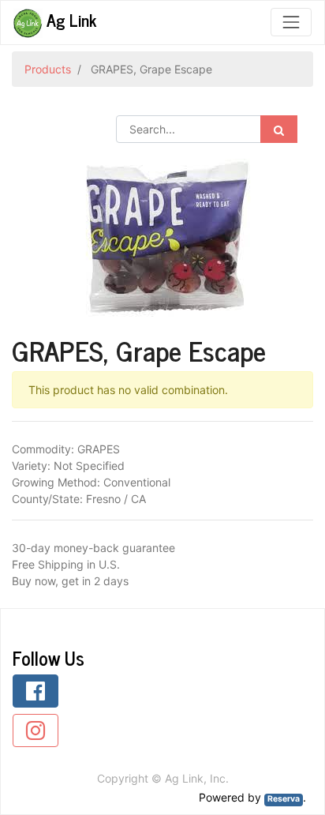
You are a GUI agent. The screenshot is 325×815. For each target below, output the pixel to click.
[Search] (278, 129)
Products (47, 69)
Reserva (283, 799)
